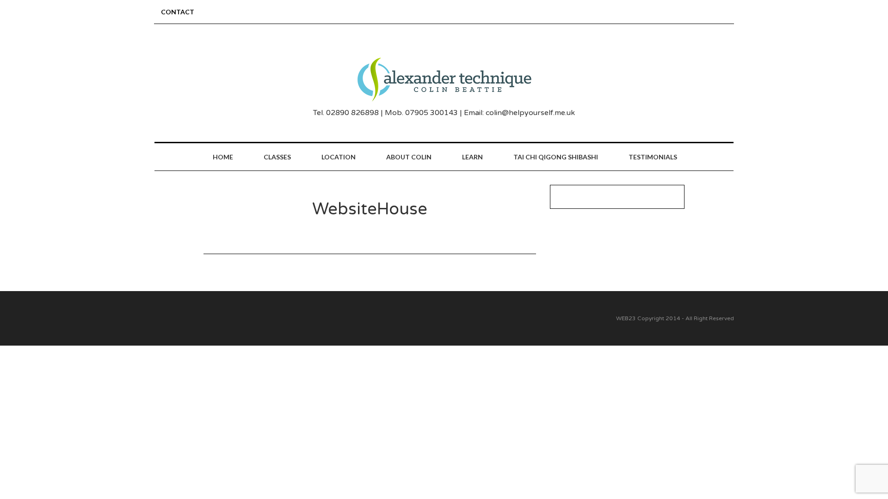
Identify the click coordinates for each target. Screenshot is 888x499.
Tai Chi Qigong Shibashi (555, 157)
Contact (177, 12)
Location (338, 157)
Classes (277, 157)
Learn (472, 157)
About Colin (409, 157)
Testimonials (653, 157)
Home (223, 157)
